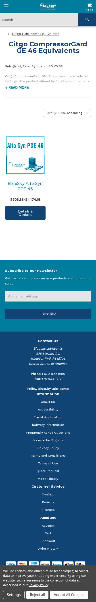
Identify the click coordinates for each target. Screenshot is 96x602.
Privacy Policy (48, 448)
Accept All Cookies (69, 594)
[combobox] (39, 19)
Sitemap (48, 510)
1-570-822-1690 (53, 374)
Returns (48, 502)
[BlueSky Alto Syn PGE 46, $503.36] (25, 155)
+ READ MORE (17, 87)
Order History (48, 548)
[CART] (89, 3)
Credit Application (48, 417)
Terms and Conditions (48, 456)
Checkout (48, 541)
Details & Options (25, 213)
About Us (48, 402)
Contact (48, 494)
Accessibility (48, 409)
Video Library (48, 479)
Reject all (37, 594)
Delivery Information (48, 425)
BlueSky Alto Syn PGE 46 (25, 186)
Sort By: (51, 113)
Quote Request (48, 471)
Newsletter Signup (48, 440)
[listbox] (74, 113)
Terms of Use (48, 463)
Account (48, 526)
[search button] (87, 19)
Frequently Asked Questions (48, 433)
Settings (14, 594)
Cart (48, 533)
